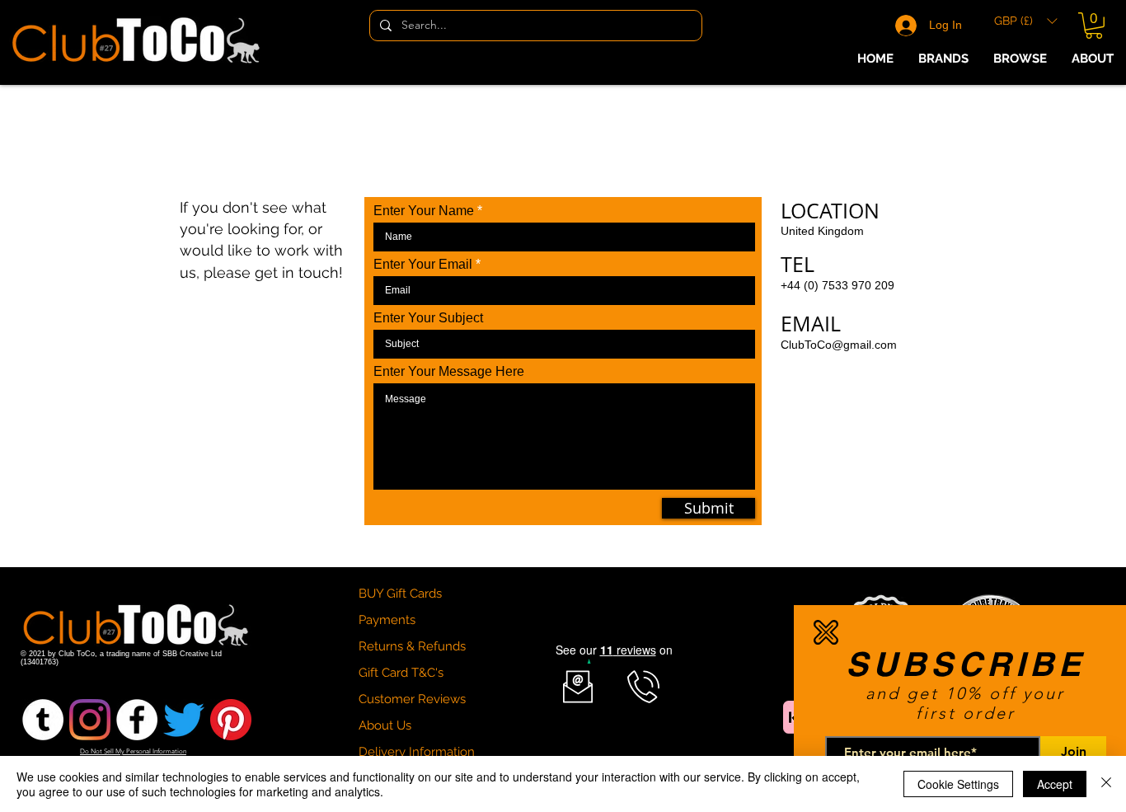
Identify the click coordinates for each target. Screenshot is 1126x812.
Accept (1054, 784)
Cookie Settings (958, 784)
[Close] (1106, 784)
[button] (826, 632)
